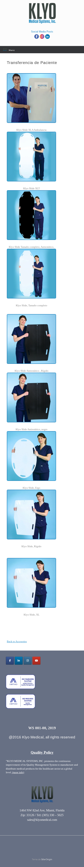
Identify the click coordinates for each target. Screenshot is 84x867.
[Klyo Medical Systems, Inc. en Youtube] (36, 661)
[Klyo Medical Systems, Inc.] (42, 13)
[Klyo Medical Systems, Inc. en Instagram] (28, 661)
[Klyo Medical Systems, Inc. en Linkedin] (19, 661)
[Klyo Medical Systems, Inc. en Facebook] (10, 661)
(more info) (18, 772)
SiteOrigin (46, 859)
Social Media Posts (42, 31)
